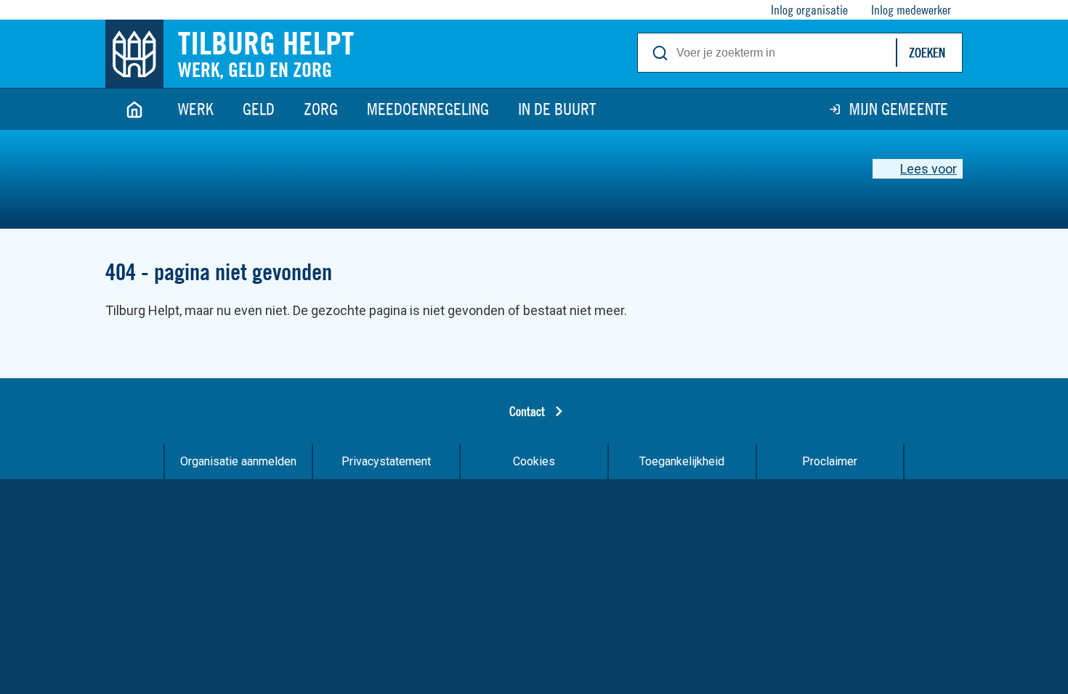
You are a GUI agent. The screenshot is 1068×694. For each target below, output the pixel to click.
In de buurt (557, 109)
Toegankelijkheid (681, 461)
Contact (527, 411)
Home (134, 109)
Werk (196, 109)
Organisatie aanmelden (238, 461)
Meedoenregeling (428, 109)
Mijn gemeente (898, 109)
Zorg (321, 109)
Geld (259, 109)
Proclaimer (829, 461)
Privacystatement (386, 461)
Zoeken (927, 52)
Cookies (534, 461)
